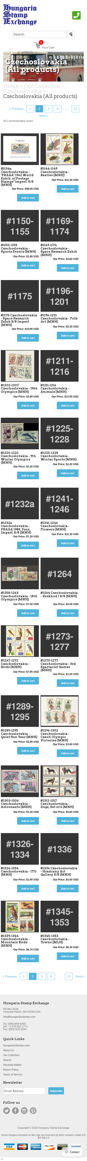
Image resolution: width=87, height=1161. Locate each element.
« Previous (16, 108)
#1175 (20, 295)
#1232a (19, 503)
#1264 (60, 573)
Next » (43, 115)
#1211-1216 (59, 365)
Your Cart (47, 47)
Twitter (6, 1110)
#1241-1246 (59, 503)
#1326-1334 (20, 848)
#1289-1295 (20, 711)
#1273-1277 (59, 641)
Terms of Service (12, 1074)
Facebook (15, 1110)
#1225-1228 (59, 433)
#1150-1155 (20, 225)
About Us (8, 1050)
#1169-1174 (59, 225)
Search (7, 1060)
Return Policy (11, 1069)
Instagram (24, 1110)
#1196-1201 (59, 295)
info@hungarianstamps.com (19, 1016)
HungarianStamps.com (16, 1045)
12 (75, 108)
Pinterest (33, 1110)
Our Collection (11, 1055)
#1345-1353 (59, 916)
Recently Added (12, 1064)
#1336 (60, 848)
